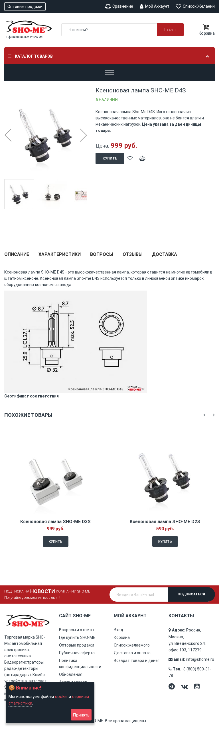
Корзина (122, 637)
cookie (61, 696)
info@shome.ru (200, 659)
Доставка (164, 254)
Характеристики (59, 254)
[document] (50, 702)
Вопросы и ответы (76, 629)
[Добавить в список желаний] (130, 158)
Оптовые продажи (24, 6)
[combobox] (122, 29)
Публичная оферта (77, 653)
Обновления (70, 674)
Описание (16, 254)
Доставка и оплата (132, 653)
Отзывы (133, 254)
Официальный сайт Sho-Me (24, 37)
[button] (7, 135)
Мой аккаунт (156, 6)
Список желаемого (132, 645)
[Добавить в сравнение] (142, 158)
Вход (118, 629)
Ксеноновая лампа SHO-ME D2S (165, 521)
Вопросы (101, 254)
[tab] (16, 257)
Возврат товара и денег (136, 660)
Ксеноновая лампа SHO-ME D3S (55, 521)
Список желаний (198, 6)
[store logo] (28, 26)
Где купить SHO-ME (77, 637)
